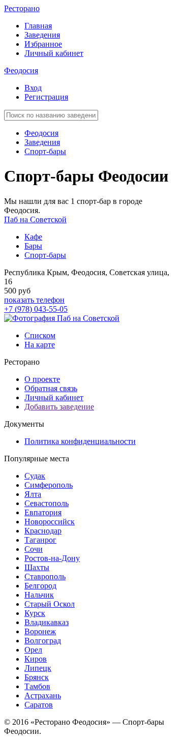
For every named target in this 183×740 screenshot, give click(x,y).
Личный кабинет (53, 53)
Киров (35, 659)
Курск (34, 613)
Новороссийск (49, 521)
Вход (33, 87)
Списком (39, 335)
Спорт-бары (45, 151)
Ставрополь (45, 576)
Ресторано (22, 8)
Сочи (33, 549)
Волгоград (42, 640)
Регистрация (46, 97)
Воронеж (40, 631)
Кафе (33, 236)
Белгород (40, 585)
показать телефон (34, 299)
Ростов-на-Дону (52, 558)
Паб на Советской (35, 219)
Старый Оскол (49, 604)
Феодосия (21, 70)
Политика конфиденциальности (80, 441)
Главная (38, 25)
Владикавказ (46, 622)
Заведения (42, 35)
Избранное (43, 44)
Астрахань (42, 695)
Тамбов (37, 686)
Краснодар (43, 530)
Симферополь (48, 485)
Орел (33, 649)
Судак (34, 475)
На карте (39, 344)
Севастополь (46, 503)
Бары (33, 246)
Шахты (36, 567)
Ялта (32, 494)
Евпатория (43, 512)
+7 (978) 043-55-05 (36, 309)
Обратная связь (50, 388)
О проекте (42, 379)
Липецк (37, 668)
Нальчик (39, 594)
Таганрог (40, 540)
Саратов (38, 704)
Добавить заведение (59, 406)
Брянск (36, 677)
